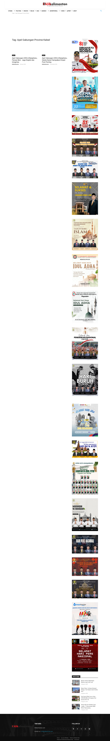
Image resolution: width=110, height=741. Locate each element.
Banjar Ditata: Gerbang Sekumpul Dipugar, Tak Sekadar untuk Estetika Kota (89, 690)
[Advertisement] (55, 26)
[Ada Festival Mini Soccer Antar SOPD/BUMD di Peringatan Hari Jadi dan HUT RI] (76, 698)
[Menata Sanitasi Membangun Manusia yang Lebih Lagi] (76, 682)
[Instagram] (85, 729)
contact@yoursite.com (47, 731)
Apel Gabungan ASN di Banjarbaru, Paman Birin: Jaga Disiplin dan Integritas (24, 60)
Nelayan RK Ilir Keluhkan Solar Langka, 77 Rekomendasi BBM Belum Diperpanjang (88, 706)
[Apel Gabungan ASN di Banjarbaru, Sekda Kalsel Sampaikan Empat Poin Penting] (55, 49)
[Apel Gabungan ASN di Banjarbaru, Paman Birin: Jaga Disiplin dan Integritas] (25, 49)
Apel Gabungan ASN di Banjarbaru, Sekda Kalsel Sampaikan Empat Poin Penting (54, 60)
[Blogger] (73, 729)
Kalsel (13, 55)
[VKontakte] (89, 729)
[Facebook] (77, 729)
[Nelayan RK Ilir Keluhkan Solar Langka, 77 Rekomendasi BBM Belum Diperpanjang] (76, 706)
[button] (101, 11)
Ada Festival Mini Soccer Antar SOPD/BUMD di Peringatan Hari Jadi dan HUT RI (88, 698)
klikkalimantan (15, 64)
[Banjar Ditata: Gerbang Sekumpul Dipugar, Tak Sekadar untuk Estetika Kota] (76, 690)
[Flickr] (81, 729)
